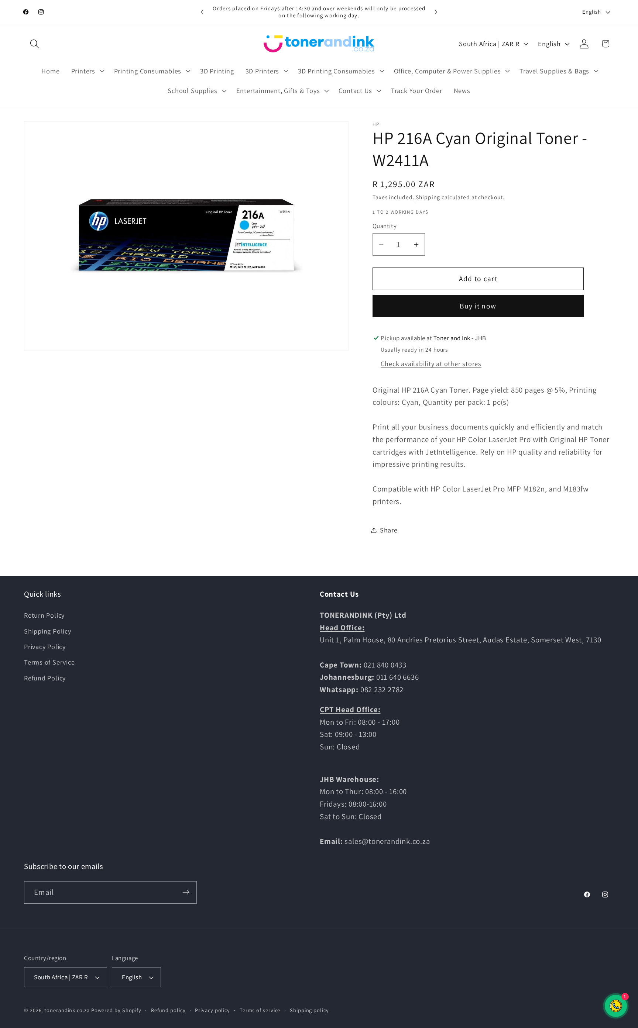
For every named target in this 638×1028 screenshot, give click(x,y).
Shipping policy (309, 1010)
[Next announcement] (436, 12)
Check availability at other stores (431, 363)
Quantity (385, 226)
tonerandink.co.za (66, 1010)
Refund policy (168, 1010)
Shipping (428, 197)
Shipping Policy (47, 631)
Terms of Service (49, 662)
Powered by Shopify (116, 1010)
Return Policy (44, 615)
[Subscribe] (185, 892)
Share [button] (389, 529)
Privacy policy (212, 1010)
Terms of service (260, 1010)
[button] (34, 43)
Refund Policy (45, 677)
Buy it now (478, 306)
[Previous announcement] (202, 12)
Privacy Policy (45, 646)
